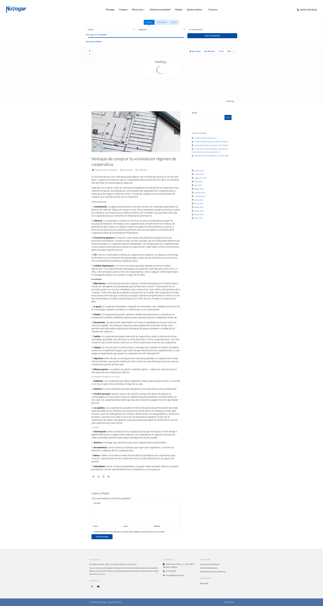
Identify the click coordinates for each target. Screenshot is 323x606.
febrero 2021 (199, 207)
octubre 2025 (199, 171)
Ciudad (90, 30)
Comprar (123, 9)
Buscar (194, 113)
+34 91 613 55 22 (308, 9)
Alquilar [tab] (174, 22)
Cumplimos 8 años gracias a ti (205, 138)
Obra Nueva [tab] (161, 22)
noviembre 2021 (200, 196)
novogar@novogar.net (175, 575)
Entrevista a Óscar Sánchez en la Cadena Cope (211, 156)
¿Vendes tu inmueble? (160, 9)
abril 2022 (198, 185)
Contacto (212, 9)
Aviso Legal (228, 602)
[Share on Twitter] (98, 477)
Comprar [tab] (149, 22)
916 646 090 (171, 571)
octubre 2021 (199, 200)
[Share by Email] (108, 477)
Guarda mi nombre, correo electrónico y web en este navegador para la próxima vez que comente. (129, 532)
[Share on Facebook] (93, 477)
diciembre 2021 (200, 193)
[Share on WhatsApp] (103, 477)
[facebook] (91, 586)
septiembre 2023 (201, 178)
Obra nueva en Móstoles (209, 564)
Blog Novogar (128, 170)
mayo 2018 (198, 218)
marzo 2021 (199, 204)
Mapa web (204, 583)
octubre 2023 (199, 174)
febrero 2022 (199, 189)
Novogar (110, 9)
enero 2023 (198, 182)
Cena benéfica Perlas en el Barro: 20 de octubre (211, 145)
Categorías (143, 30)
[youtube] (98, 586)
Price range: (90, 35)
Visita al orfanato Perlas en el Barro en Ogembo (211, 142)
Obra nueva (137, 9)
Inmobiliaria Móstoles (208, 568)
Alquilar (179, 9)
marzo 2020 (199, 211)
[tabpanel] (161, 35)
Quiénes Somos (194, 9)
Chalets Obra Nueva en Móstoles (213, 572)
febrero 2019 (199, 215)
